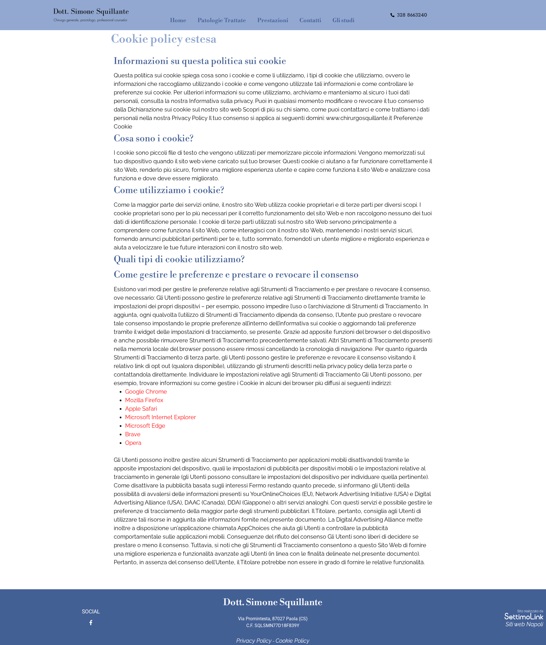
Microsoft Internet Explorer (160, 417)
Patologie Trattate (222, 20)
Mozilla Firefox (144, 400)
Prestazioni (272, 20)
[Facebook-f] (91, 622)
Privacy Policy (254, 640)
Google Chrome (146, 391)
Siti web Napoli (524, 624)
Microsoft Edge (145, 425)
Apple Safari (141, 408)
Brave (132, 434)
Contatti (310, 20)
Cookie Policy (292, 640)
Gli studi (343, 20)
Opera (133, 442)
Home (178, 20)
